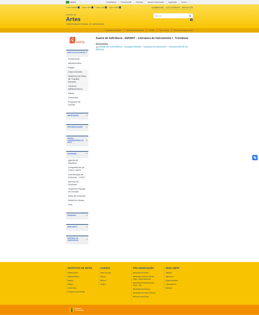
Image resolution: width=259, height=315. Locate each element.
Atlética (169, 272)
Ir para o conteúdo (72, 7)
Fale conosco (164, 30)
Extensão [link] (72, 154)
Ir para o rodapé (114, 7)
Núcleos (169, 288)
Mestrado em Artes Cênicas (144, 293)
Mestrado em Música (141, 289)
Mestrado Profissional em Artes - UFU (143, 284)
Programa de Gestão (74, 103)
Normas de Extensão (73, 183)
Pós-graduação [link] (75, 127)
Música (103, 280)
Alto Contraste (173, 7)
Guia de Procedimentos (135, 30)
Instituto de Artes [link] (76, 52)
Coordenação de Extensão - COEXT (76, 176)
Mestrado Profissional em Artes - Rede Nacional (143, 277)
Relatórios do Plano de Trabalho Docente (77, 79)
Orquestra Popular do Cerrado (77, 190)
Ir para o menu (87, 7)
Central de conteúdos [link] (72, 239)
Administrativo (74, 63)
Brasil (70, 2)
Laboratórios (171, 284)
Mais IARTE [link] (72, 227)
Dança (103, 276)
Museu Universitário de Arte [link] (75, 140)
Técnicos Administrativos (75, 87)
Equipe (71, 67)
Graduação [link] (73, 115)
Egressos (169, 276)
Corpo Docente (75, 71)
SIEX (70, 204)
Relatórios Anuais (76, 200)
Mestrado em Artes (141, 272)
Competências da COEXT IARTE (76, 168)
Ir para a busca (101, 7)
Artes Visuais (105, 272)
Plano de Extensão (77, 195)
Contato (152, 30)
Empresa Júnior (172, 280)
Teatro (103, 284)
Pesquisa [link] (71, 215)
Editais (71, 93)
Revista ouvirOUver (141, 296)
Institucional (73, 58)
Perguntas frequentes (113, 30)
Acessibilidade (157, 7)
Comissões (73, 97)
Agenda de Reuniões (73, 161)
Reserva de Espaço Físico (183, 30)
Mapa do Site (187, 7)
